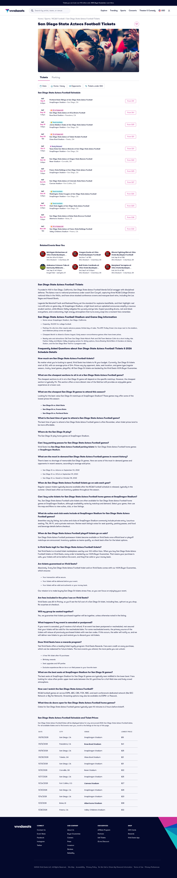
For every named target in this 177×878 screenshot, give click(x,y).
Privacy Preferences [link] (152, 867)
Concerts (133, 10)
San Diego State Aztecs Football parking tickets (72, 447)
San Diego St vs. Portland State (55, 413)
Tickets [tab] (44, 77)
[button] (43, 86)
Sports (123, 10)
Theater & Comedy (148, 10)
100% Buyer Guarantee (98, 3)
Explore (104, 10)
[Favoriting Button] (136, 24)
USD (163, 10)
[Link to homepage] (15, 10)
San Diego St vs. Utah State (54, 405)
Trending (114, 10)
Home (40, 19)
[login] (169, 10)
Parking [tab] (56, 77)
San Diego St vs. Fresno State (54, 409)
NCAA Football (58, 19)
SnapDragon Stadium (50, 450)
